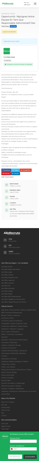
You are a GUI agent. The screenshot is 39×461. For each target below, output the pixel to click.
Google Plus (26, 170)
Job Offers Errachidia (7, 288)
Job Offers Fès (6, 286)
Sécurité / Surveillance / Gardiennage (13, 383)
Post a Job (4, 423)
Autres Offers (5, 394)
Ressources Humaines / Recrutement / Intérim (16, 369)
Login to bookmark (9, 32)
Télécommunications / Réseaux (11, 386)
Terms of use (5, 410)
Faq (2, 413)
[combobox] (14, 448)
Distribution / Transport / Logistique (12, 329)
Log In (27, 2)
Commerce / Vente (8, 13)
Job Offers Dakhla (7, 291)
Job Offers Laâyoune (8, 280)
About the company (7, 402)
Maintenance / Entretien (9, 359)
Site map (4, 405)
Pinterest (7, 173)
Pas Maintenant (15, 456)
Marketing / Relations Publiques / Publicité (14, 361)
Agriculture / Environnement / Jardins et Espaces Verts (18, 310)
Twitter (16, 170)
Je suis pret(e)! (30, 456)
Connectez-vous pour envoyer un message (19, 64)
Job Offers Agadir (6, 294)
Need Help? (5, 429)
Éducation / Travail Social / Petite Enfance (14, 340)
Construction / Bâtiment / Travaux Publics (14, 326)
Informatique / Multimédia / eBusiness (13, 353)
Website (8, 60)
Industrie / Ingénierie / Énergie (11, 345)
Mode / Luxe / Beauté (8, 367)
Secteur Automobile (7, 375)
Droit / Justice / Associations (10, 331)
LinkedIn (16, 173)
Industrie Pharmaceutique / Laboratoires (14, 350)
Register (28, 4)
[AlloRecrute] (7, 2)
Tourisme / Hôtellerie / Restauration (12, 388)
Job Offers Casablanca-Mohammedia (13, 299)
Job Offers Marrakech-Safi (9, 277)
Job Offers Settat (6, 267)
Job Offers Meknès (7, 275)
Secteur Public (6, 380)
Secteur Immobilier (7, 378)
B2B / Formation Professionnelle (11, 312)
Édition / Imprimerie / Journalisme (12, 334)
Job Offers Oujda (6, 272)
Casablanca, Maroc (15, 205)
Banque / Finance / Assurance (10, 315)
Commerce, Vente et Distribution (11, 321)
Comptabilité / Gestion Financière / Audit (14, 323)
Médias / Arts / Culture (8, 364)
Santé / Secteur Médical (9, 372)
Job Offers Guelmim (7, 283)
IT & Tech (4, 356)
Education (4, 337)
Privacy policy (5, 407)
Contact (3, 415)
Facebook (7, 170)
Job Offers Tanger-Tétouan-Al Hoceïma (13, 302)
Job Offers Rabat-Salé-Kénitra (10, 269)
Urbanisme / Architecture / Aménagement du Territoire (18, 391)
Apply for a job (5, 426)
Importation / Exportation (9, 342)
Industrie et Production (8, 348)
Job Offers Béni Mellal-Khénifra (11, 296)
